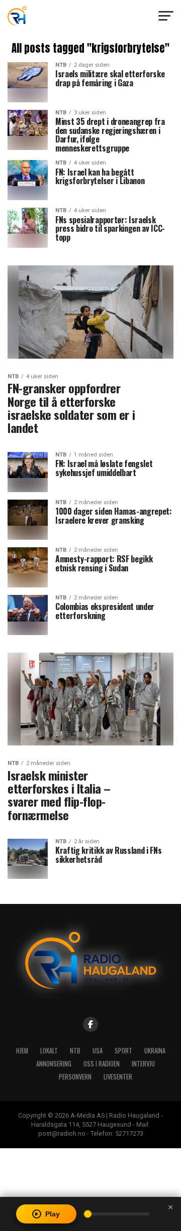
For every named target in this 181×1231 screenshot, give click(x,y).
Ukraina (154, 1050)
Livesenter (118, 1077)
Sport (123, 1050)
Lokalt (49, 1050)
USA (98, 1050)
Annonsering (53, 1063)
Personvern (75, 1077)
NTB (75, 1050)
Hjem (22, 1050)
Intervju (143, 1063)
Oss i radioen (101, 1063)
